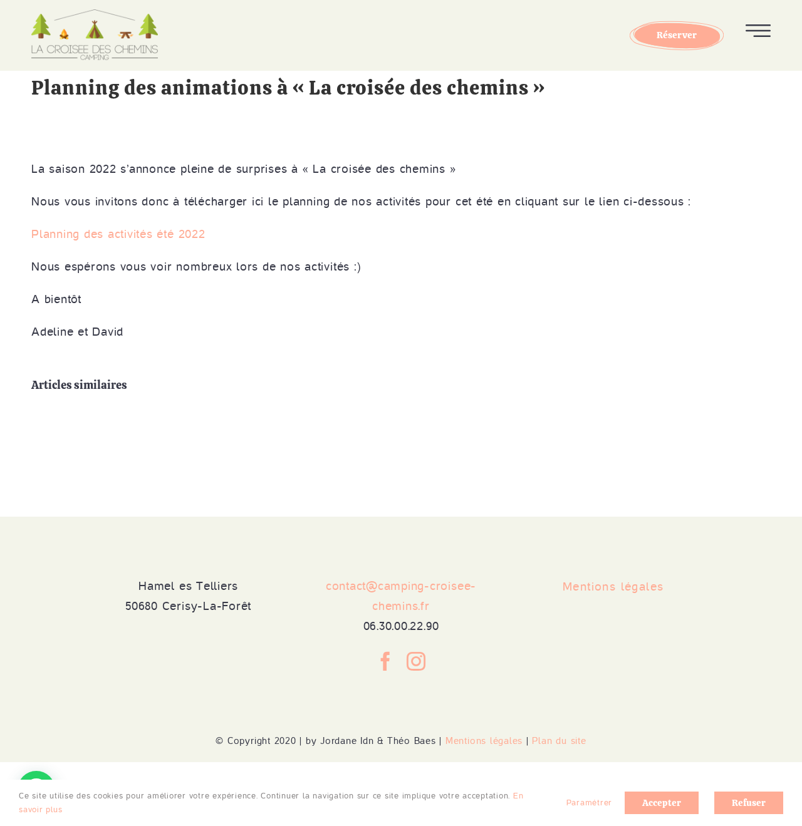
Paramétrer (590, 802)
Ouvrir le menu (758, 30)
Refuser (749, 803)
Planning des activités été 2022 (118, 233)
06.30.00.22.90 (401, 625)
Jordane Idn (346, 741)
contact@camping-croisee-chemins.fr (401, 595)
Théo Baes (411, 741)
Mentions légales (484, 741)
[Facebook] (385, 661)
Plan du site (559, 741)
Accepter (661, 803)
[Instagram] (416, 661)
